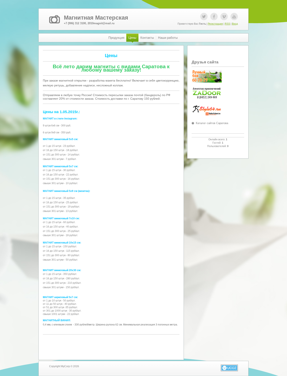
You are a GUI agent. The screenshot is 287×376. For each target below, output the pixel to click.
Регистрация (215, 23)
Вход (235, 23)
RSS (227, 23)
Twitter (204, 16)
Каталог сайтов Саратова (212, 123)
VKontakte (224, 16)
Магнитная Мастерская (96, 18)
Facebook (214, 16)
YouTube (234, 16)
